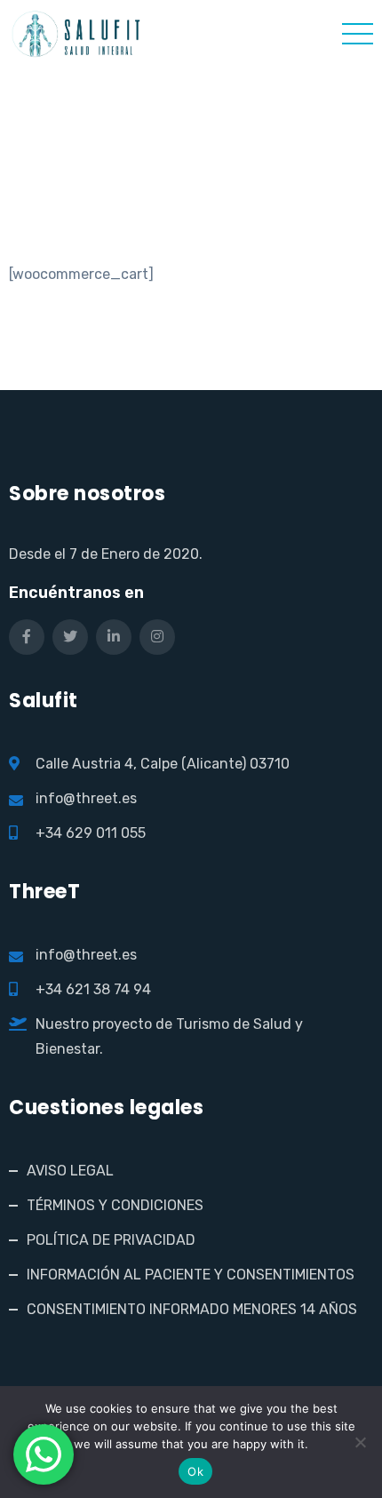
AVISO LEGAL (70, 1170)
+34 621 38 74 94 (93, 989)
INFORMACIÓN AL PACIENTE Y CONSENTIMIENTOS (190, 1274)
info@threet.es (86, 798)
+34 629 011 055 (91, 833)
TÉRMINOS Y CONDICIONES (115, 1205)
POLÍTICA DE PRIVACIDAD (111, 1239)
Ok (195, 1471)
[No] (360, 1442)
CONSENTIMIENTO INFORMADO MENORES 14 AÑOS (192, 1309)
